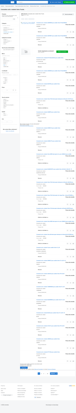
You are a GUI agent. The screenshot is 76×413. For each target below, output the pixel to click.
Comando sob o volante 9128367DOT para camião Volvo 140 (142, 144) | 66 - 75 (54, 169)
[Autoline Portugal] (5, 2)
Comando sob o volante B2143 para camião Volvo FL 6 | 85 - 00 (50, 312)
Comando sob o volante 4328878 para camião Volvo (48, 112)
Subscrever (24, 367)
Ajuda (2, 390)
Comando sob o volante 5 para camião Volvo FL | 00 (48, 247)
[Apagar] (17, 17)
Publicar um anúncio (62, 51)
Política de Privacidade (38, 369)
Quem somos (3, 388)
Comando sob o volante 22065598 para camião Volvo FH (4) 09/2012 (51, 22)
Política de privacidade (22, 390)
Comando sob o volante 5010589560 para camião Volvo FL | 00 (50, 299)
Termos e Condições (21, 388)
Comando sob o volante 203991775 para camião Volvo (48, 141)
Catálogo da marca (21, 396)
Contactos (3, 392)
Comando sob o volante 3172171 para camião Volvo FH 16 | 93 (50, 325)
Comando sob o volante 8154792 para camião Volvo (48, 83)
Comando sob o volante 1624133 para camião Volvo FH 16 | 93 (50, 273)
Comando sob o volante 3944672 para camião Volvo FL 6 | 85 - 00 (51, 260)
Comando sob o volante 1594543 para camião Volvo (48, 338)
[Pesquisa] (18, 2)
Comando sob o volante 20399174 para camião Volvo (48, 127)
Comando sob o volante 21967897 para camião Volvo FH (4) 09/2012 (51, 35)
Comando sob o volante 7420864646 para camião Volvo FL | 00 (50, 286)
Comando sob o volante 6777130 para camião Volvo (48, 352)
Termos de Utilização (52, 369)
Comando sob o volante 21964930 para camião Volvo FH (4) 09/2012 (51, 70)
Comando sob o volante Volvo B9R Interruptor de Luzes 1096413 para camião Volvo (55, 221)
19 (47, 373)
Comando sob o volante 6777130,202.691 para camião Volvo (49, 57)
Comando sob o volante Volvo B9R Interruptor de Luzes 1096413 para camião (53, 154)
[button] (70, 32)
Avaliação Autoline (21, 394)
